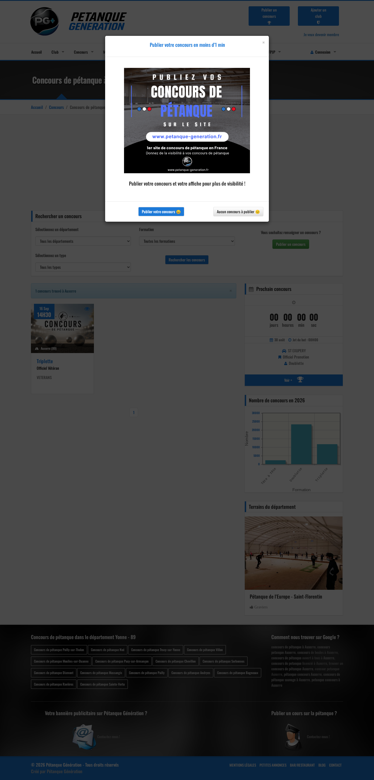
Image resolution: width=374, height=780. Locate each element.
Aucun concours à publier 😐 (238, 211)
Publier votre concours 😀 (161, 211)
